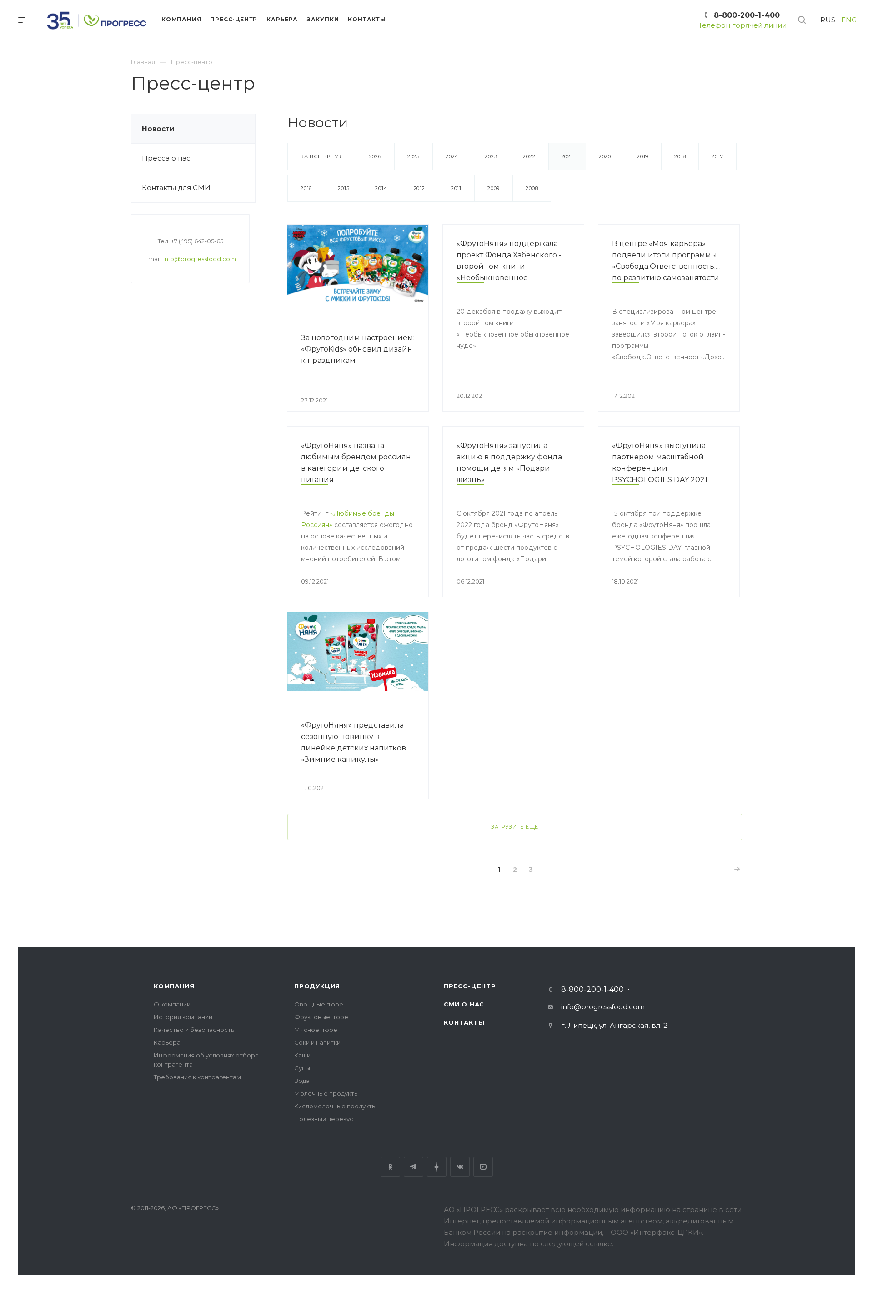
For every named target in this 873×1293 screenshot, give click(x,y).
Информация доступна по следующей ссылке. (528, 1243)
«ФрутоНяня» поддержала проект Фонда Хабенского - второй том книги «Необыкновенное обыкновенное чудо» (509, 266)
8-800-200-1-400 (747, 15)
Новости (158, 128)
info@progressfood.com (199, 258)
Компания (174, 986)
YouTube (483, 1167)
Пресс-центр (470, 986)
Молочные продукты (326, 1093)
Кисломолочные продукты (335, 1106)
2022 (529, 156)
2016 (306, 188)
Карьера (167, 1042)
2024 (452, 156)
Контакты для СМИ (176, 187)
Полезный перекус (323, 1118)
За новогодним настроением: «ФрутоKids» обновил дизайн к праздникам (358, 349)
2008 (532, 188)
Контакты (464, 1022)
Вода (302, 1080)
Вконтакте (460, 1167)
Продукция (317, 986)
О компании (172, 1004)
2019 (642, 156)
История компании (183, 1017)
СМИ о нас (464, 1004)
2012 (419, 188)
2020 (605, 156)
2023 (491, 156)
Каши (302, 1055)
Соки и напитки (317, 1042)
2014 (381, 188)
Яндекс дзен (437, 1167)
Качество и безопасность (194, 1029)
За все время (322, 156)
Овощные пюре (318, 1004)
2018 (680, 156)
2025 (413, 156)
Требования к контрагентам (197, 1077)
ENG (849, 19)
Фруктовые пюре (321, 1017)
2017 (717, 156)
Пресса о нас (166, 158)
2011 (456, 188)
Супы (302, 1068)
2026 (375, 156)
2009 (493, 188)
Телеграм (413, 1167)
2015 (343, 188)
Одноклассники (390, 1167)
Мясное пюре (315, 1029)
